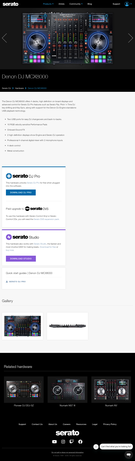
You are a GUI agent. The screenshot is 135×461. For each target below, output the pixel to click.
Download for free (48, 247)
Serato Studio (40, 244)
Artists (61, 3)
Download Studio (21, 258)
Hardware (19, 88)
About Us (52, 424)
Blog (90, 3)
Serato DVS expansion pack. (46, 219)
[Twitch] (71, 442)
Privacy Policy (110, 424)
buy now (10, 250)
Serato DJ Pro (33, 183)
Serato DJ (6, 88)
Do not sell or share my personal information (68, 452)
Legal (94, 424)
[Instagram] (63, 442)
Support (116, 3)
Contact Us (37, 424)
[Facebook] (80, 442)
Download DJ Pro (21, 192)
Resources (81, 424)
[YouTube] (54, 442)
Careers (66, 424)
